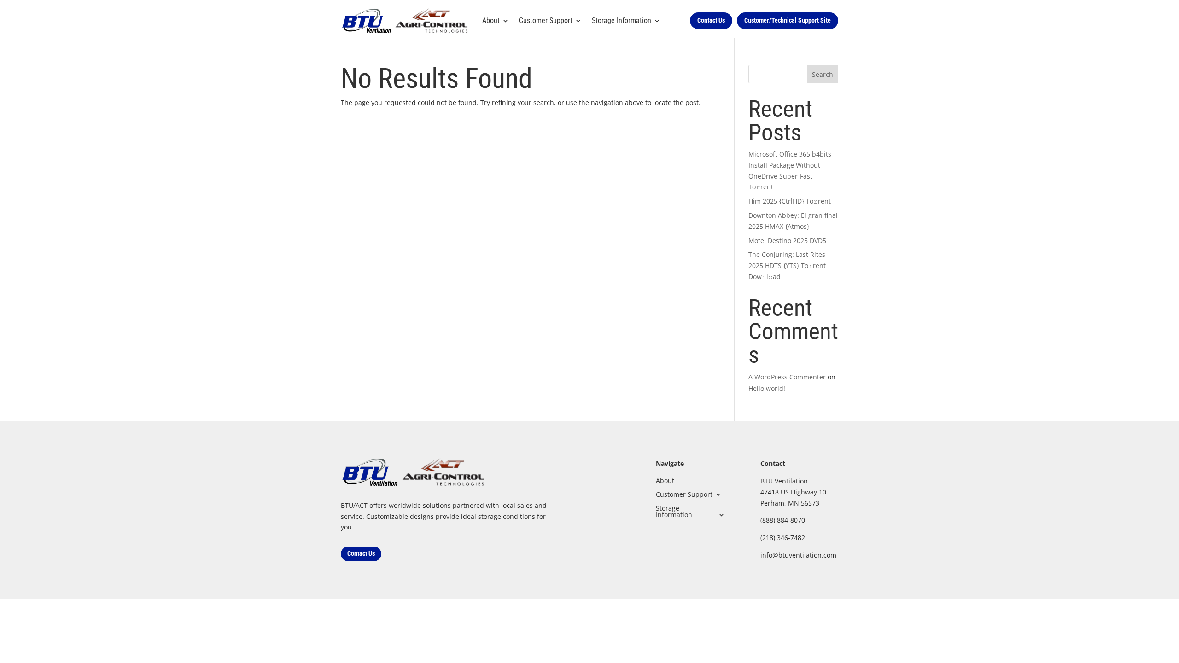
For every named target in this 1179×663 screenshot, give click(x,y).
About (491, 20)
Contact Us (711, 20)
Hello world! (766, 388)
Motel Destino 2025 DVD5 (787, 240)
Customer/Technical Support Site (787, 20)
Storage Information (674, 511)
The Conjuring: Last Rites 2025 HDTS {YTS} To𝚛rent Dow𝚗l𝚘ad (787, 265)
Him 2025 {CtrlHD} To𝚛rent (789, 201)
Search (822, 74)
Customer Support (545, 20)
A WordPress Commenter (787, 376)
